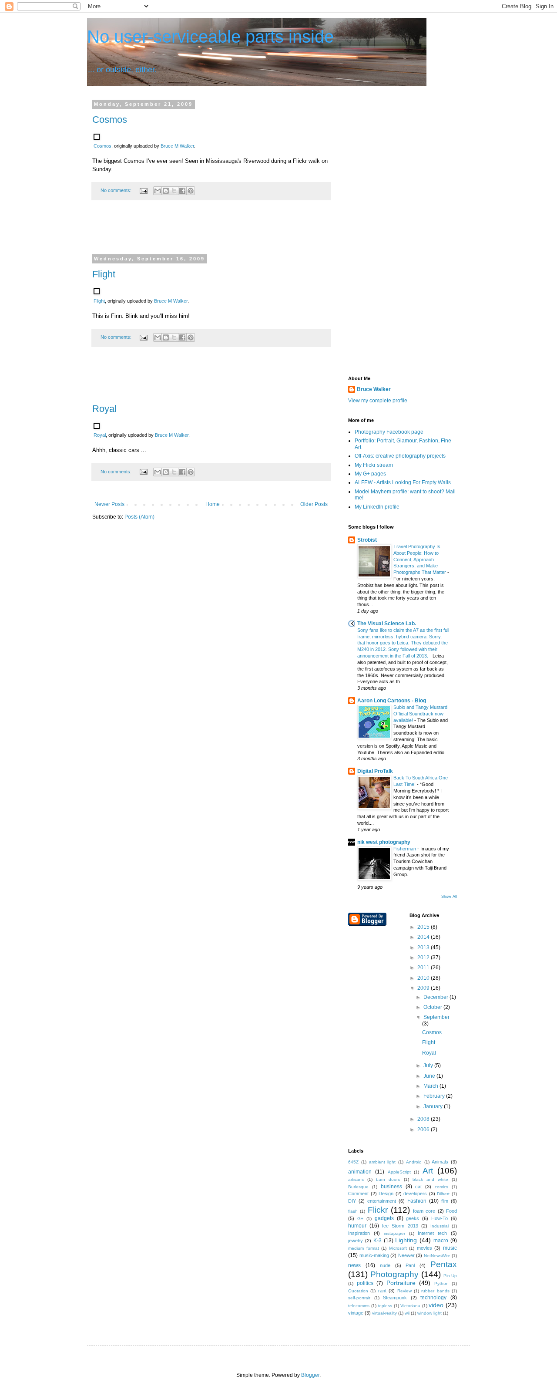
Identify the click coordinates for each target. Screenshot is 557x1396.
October (433, 1007)
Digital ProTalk (375, 771)
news (354, 1265)
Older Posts (314, 504)
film (444, 1201)
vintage (355, 1312)
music (450, 1248)
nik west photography (383, 842)
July (428, 1065)
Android (414, 1162)
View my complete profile (377, 401)
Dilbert (443, 1193)
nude (385, 1265)
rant (382, 1290)
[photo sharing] (97, 138)
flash (353, 1211)
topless (385, 1305)
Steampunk (395, 1297)
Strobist (367, 540)
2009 (424, 988)
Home (212, 504)
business (391, 1187)
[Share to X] (174, 190)
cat (418, 1186)
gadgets (384, 1218)
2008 (424, 1119)
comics (441, 1186)
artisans (356, 1179)
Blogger (310, 1375)
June (429, 1076)
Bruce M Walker (177, 145)
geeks (412, 1218)
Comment (358, 1193)
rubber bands (435, 1290)
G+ (360, 1218)
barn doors (388, 1179)
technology (433, 1298)
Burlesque (358, 1186)
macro (440, 1241)
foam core (424, 1211)
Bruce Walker (374, 389)
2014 (424, 937)
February (434, 1096)
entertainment (381, 1201)
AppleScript (399, 1172)
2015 (424, 927)
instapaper (394, 1233)
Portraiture (401, 1282)
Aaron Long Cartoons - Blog (391, 701)
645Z (353, 1162)
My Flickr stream (374, 465)
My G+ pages (370, 474)
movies (424, 1248)
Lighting (406, 1240)
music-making (374, 1255)
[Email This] (157, 190)
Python (441, 1283)
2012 (424, 957)
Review (404, 1290)
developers (415, 1193)
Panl (410, 1265)
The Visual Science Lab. (386, 623)
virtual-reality (384, 1313)
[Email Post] (143, 190)
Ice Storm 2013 (400, 1225)
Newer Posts (109, 504)
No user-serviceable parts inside (210, 36)
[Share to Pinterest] (190, 190)
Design (386, 1193)
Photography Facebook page (389, 432)
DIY (352, 1201)
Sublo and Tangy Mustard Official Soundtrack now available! (420, 714)
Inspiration (359, 1233)
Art (428, 1170)
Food (451, 1211)
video (436, 1305)
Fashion (416, 1201)
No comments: (117, 190)
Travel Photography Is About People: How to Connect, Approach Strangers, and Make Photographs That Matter (420, 559)
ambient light (382, 1162)
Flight (103, 274)
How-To (439, 1218)
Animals (440, 1161)
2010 (424, 978)
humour (357, 1226)
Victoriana (410, 1305)
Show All (449, 896)
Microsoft (398, 1248)
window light (429, 1313)
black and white (430, 1179)
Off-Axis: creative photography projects (400, 456)
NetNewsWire (437, 1255)
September (436, 1017)
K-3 (377, 1241)
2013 (424, 947)
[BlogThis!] (165, 190)
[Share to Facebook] (182, 190)
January (433, 1106)
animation (360, 1172)
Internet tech (432, 1233)
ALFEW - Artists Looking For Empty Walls (403, 482)
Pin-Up (450, 1275)
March (431, 1086)
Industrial (439, 1226)
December (436, 997)
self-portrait (359, 1297)
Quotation (358, 1290)
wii (407, 1313)
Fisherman (405, 848)
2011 (424, 967)
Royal (104, 408)
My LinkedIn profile (377, 507)
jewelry (355, 1240)
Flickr (378, 1209)
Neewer (406, 1255)
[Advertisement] (211, 233)
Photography (394, 1274)
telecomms (358, 1305)
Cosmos (109, 119)
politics (365, 1283)
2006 (424, 1129)
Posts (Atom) (139, 517)
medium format (363, 1248)
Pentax (443, 1264)
